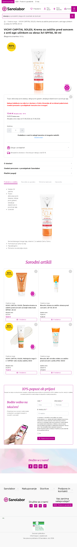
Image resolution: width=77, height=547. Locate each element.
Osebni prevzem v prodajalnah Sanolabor (22, 168)
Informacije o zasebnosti (38, 536)
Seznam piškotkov (38, 533)
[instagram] (35, 466)
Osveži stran (38, 137)
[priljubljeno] (70, 96)
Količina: (10, 126)
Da (40, 433)
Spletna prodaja (8, 2)
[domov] (5, 21)
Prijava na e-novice (47, 438)
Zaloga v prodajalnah (17, 148)
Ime (39, 401)
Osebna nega (12, 21)
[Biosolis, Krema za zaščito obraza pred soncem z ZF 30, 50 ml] (56, 284)
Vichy (21, 36)
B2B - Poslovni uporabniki (24, 2)
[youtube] (40, 466)
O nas (37, 2)
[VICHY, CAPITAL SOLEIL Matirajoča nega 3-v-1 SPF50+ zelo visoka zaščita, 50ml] (21, 337)
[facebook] (30, 466)
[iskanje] (72, 16)
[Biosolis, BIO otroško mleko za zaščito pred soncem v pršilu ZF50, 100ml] (56, 337)
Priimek (58, 401)
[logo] (13, 9)
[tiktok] (45, 466)
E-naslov (41, 409)
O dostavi (8, 163)
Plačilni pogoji (10, 173)
